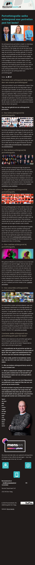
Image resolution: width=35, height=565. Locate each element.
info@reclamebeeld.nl (9, 483)
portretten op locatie (21, 330)
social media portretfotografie (13, 144)
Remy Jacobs (10, 509)
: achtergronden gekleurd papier (22, 237)
